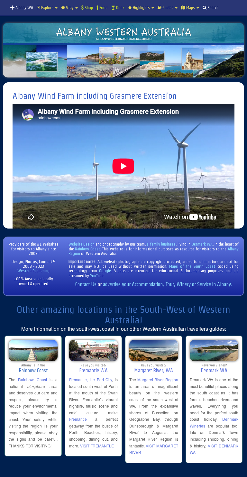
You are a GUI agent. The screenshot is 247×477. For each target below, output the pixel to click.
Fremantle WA (93, 370)
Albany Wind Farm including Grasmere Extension (95, 95)
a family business (161, 244)
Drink (119, 7)
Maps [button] (190, 7)
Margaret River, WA (153, 370)
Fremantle (78, 419)
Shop (88, 7)
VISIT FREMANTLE (97, 445)
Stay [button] (70, 7)
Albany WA (23, 7)
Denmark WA (202, 244)
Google (105, 270)
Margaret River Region (157, 379)
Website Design (82, 244)
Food (102, 7)
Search (212, 7)
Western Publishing (33, 270)
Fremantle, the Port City (90, 379)
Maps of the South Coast (192, 266)
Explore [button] (47, 7)
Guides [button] (167, 7)
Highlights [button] (141, 7)
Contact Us (85, 284)
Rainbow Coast (87, 249)
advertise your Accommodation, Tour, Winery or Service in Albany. (167, 284)
